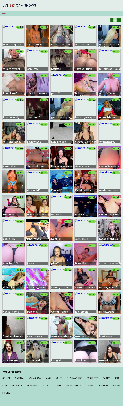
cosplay (47, 385)
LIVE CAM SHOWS (19, 5)
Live (21, 27)
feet (4, 385)
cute (59, 378)
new (59, 385)
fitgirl (6, 392)
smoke (116, 385)
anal (48, 378)
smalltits (92, 378)
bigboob (17, 385)
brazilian (32, 385)
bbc (117, 378)
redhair (103, 385)
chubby (90, 385)
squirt (6, 378)
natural (20, 378)
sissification (73, 385)
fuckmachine (74, 378)
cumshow (35, 378)
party (106, 378)
